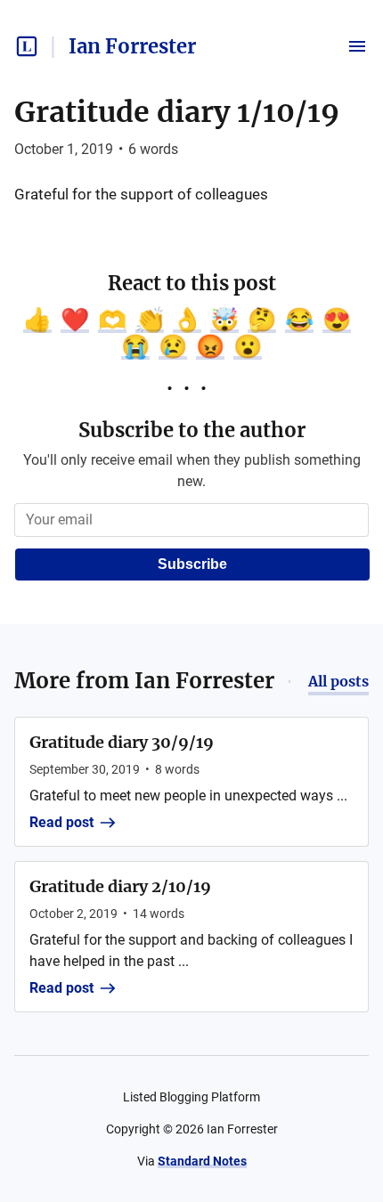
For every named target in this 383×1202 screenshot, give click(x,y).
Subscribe (192, 564)
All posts (338, 681)
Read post (61, 822)
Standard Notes (202, 1161)
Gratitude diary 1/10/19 (176, 112)
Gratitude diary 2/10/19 (120, 886)
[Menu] (357, 46)
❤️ (75, 319)
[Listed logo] (26, 46)
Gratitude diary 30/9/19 (121, 742)
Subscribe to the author (192, 430)
